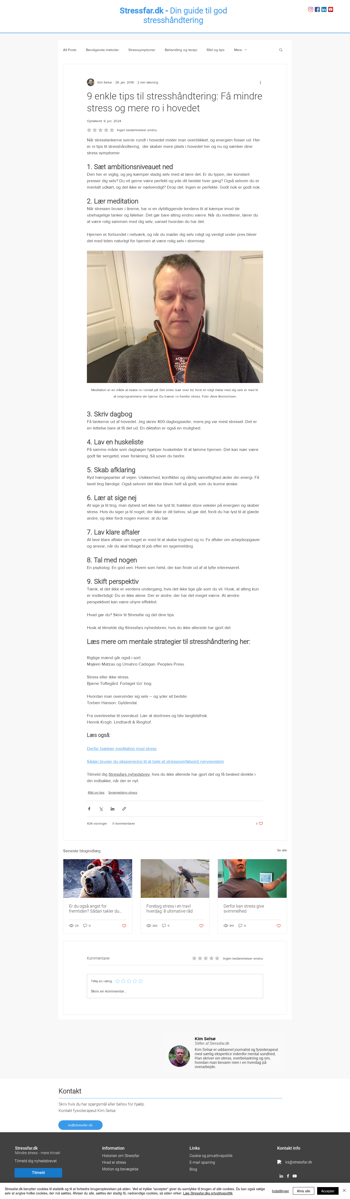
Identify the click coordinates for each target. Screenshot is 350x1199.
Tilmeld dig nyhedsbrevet (36, 1161)
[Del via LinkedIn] (112, 808)
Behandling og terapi (181, 50)
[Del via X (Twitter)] (101, 808)
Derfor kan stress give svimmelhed (244, 909)
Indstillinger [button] (280, 1191)
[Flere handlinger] (260, 82)
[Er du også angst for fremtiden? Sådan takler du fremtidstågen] (97, 878)
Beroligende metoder (102, 50)
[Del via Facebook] (89, 808)
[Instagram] (310, 9)
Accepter (328, 1191)
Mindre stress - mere (32, 1153)
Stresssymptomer (141, 50)
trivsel (55, 1153)
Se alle (282, 850)
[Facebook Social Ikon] (317, 9)
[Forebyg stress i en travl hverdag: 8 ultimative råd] (175, 878)
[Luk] (344, 1191)
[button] (281, 50)
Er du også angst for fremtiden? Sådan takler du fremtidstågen (94, 909)
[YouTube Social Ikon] (330, 9)
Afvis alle (303, 1191)
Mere (238, 50)
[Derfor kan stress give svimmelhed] (252, 878)
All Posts (69, 50)
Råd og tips (216, 50)
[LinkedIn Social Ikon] (323, 9)
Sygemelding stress (122, 792)
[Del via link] (124, 808)
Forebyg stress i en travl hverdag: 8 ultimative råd (169, 909)
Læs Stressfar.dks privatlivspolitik (208, 1193)
